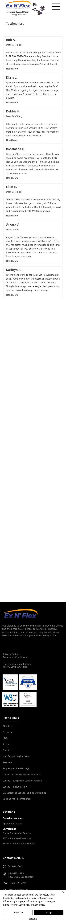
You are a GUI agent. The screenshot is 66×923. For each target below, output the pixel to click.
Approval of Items (12, 824)
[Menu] (56, 7)
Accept (48, 912)
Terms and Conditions (15, 657)
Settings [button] (33, 918)
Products (7, 732)
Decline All (18, 912)
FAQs (5, 738)
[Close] (61, 894)
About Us (7, 726)
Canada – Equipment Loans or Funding (22, 781)
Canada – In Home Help (15, 787)
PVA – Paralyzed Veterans (17, 839)
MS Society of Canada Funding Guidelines (24, 793)
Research (7, 763)
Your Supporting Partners (16, 756)
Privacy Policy (10, 654)
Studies (6, 744)
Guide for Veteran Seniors (17, 833)
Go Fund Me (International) (17, 799)
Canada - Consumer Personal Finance (21, 775)
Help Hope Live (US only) (16, 769)
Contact (7, 750)
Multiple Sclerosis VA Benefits (19, 844)
